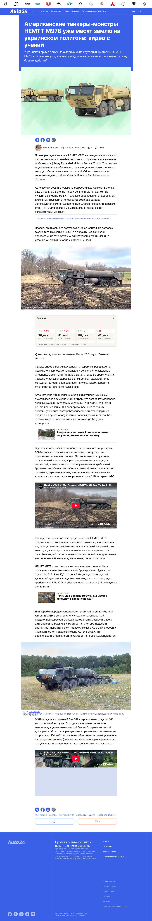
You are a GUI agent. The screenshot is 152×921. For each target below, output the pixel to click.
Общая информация (110, 881)
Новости (44, 11)
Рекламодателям (109, 886)
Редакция (106, 896)
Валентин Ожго (51, 148)
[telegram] (37, 140)
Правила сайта (108, 891)
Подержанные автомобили (94, 11)
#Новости (81, 815)
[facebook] (42, 140)
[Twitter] (16, 914)
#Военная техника (107, 815)
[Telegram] (27, 914)
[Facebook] (10, 914)
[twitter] (48, 140)
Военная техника (71, 11)
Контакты (106, 901)
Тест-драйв (56, 11)
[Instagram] (33, 914)
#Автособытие (66, 815)
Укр (133, 11)
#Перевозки (41, 815)
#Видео (53, 815)
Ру (141, 11)
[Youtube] (21, 914)
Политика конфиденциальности (115, 906)
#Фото (92, 815)
